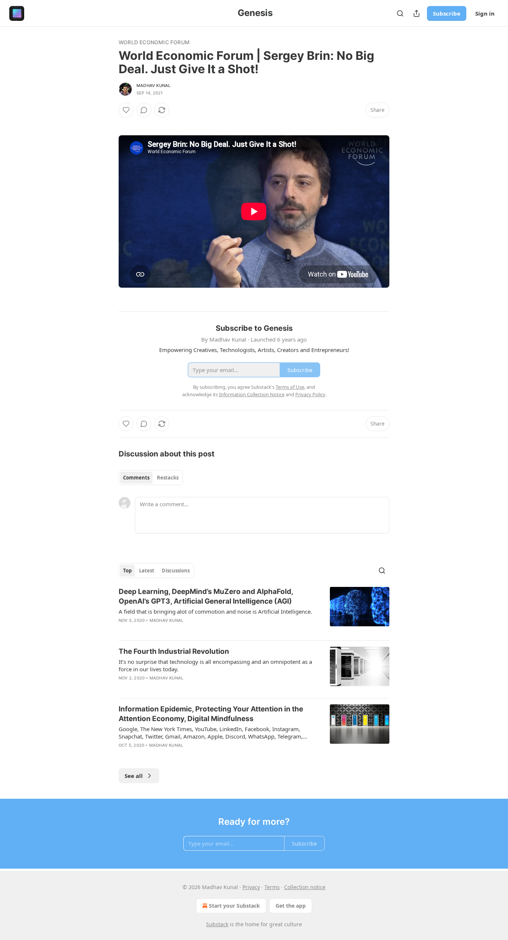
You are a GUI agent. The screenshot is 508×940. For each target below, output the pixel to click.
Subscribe (446, 13)
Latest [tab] (146, 570)
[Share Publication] (416, 13)
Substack (217, 924)
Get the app (291, 905)
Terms (272, 887)
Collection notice (304, 887)
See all (134, 775)
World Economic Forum (154, 42)
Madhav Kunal (153, 85)
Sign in (485, 13)
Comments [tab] (136, 477)
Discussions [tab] (176, 570)
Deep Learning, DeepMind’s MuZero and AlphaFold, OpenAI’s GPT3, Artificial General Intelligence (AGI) (206, 596)
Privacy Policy (310, 394)
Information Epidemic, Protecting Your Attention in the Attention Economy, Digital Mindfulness (211, 714)
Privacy (251, 887)
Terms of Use (290, 387)
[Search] (400, 13)
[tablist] (151, 477)
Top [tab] (127, 570)
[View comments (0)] (143, 110)
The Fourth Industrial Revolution (174, 651)
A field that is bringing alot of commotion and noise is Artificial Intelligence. (215, 611)
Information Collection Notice (251, 394)
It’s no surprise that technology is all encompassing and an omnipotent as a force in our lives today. (215, 665)
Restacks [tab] (168, 477)
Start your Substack (234, 905)
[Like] (126, 110)
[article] (254, 610)
